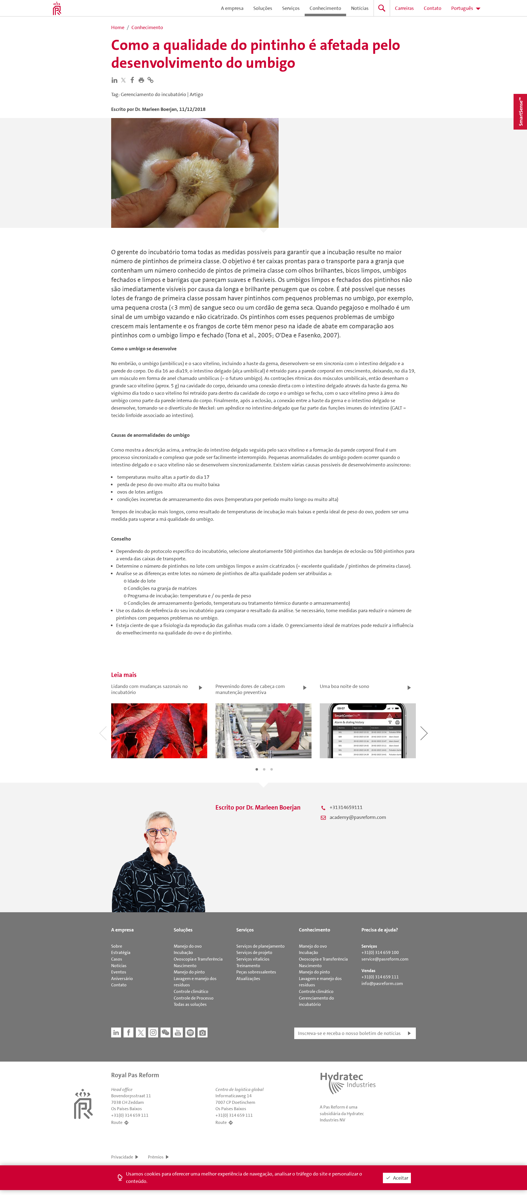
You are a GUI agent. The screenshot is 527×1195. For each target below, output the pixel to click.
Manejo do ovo (188, 946)
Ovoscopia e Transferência (198, 959)
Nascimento (185, 966)
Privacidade (122, 1157)
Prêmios (156, 1157)
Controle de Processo (194, 998)
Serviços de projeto (254, 952)
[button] (142, 79)
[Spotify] (190, 1032)
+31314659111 (346, 807)
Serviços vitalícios (253, 959)
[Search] (382, 8)
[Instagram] (153, 1032)
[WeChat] (165, 1032)
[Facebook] (133, 79)
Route (116, 1122)
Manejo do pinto (189, 972)
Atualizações (248, 978)
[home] (57, 8)
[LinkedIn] (115, 79)
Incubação (183, 952)
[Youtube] (178, 1032)
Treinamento (248, 966)
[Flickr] (203, 1032)
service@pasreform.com (384, 959)
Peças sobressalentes (256, 972)
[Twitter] (124, 80)
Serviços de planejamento (260, 946)
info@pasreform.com (382, 983)
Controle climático (191, 991)
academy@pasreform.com (358, 817)
